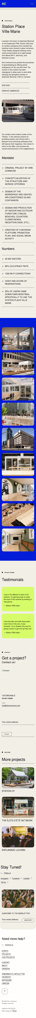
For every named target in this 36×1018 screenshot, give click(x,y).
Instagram (6, 980)
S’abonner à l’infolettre (13, 974)
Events (5, 951)
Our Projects (8, 957)
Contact (6, 962)
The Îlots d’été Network (17, 820)
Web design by (9, 1011)
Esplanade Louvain (13, 850)
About (4, 966)
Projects (6, 954)
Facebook (6, 977)
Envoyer (7, 734)
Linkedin (5, 983)
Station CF (8, 791)
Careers (6, 969)
